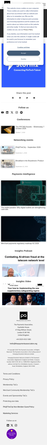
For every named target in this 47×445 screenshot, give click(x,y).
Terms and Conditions (11, 374)
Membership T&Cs (10, 385)
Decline (23, 59)
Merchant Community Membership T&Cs (19, 390)
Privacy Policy (28, 30)
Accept (23, 53)
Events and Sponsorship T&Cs (15, 396)
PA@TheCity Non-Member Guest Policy (18, 407)
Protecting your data (11, 401)
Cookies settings (23, 47)
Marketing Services (10, 413)
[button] (12, 97)
